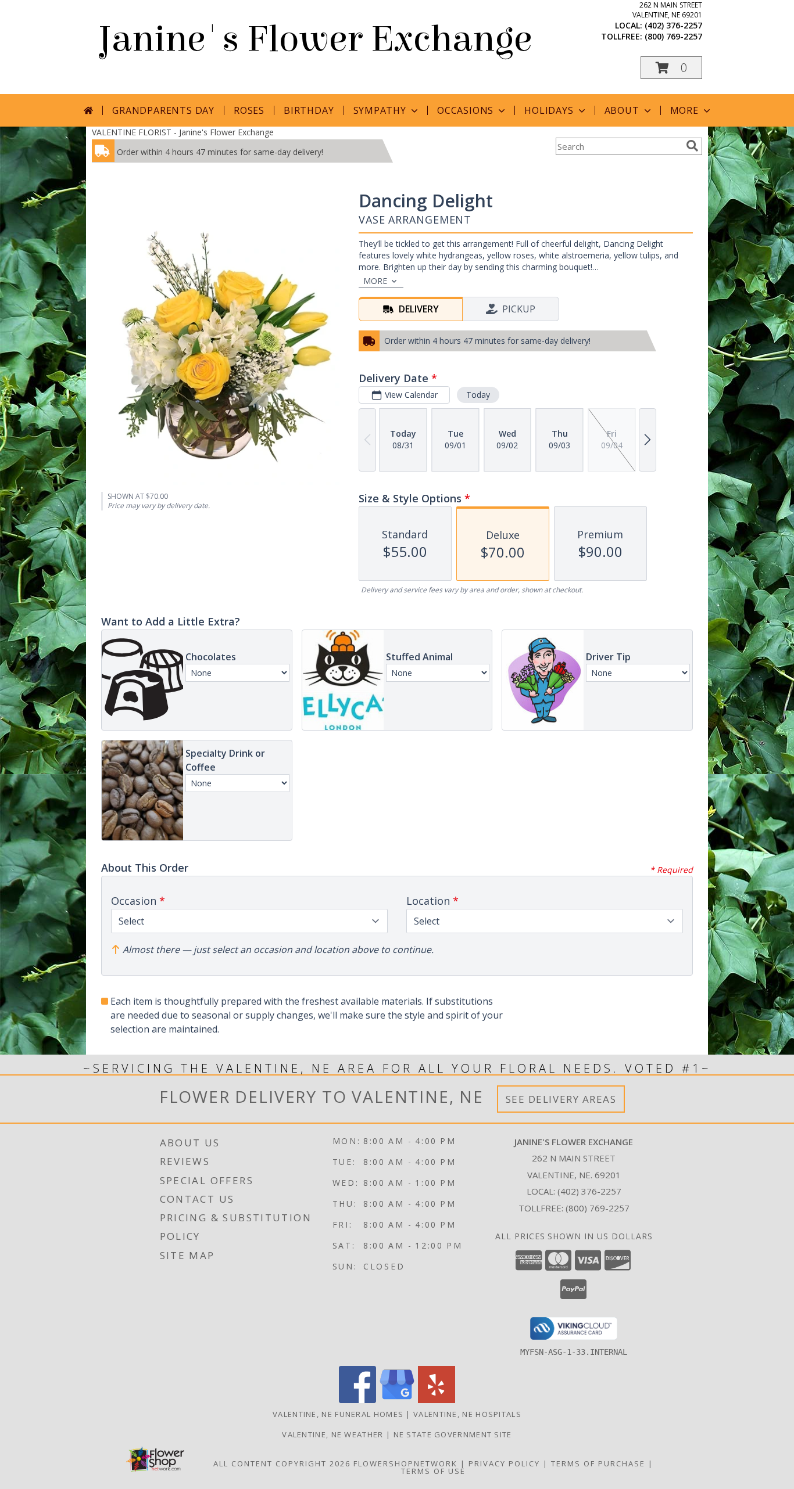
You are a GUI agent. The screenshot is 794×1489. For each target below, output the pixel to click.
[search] (692, 145)
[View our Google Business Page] (397, 1399)
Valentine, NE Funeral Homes (338, 1414)
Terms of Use (433, 1471)
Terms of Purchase (598, 1463)
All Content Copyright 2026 (281, 1463)
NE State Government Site (453, 1434)
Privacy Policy (504, 1463)
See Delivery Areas (561, 1099)
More (684, 110)
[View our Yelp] (436, 1399)
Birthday (309, 110)
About (622, 110)
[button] (671, 67)
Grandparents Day (163, 110)
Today (478, 394)
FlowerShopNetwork (405, 1463)
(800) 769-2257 (673, 36)
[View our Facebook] (357, 1399)
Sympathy (379, 110)
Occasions (465, 110)
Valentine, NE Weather (332, 1434)
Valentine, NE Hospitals (467, 1414)
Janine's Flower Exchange (315, 39)
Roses (249, 110)
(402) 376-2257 (673, 25)
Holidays (548, 110)
